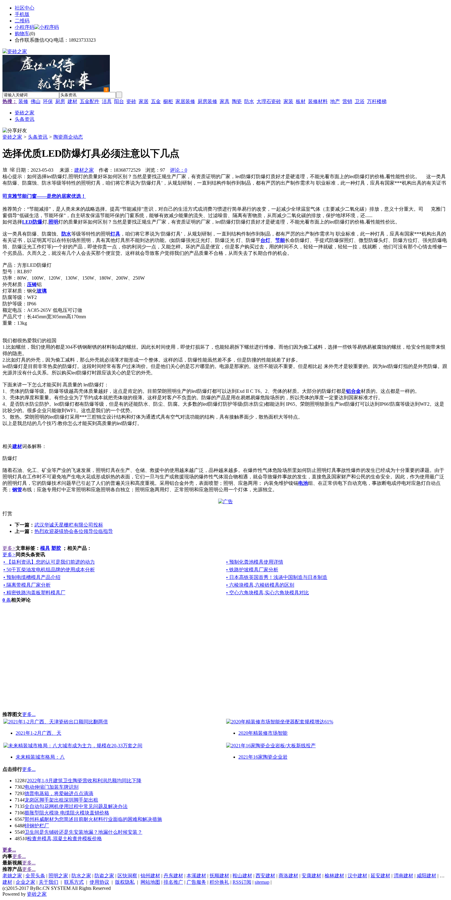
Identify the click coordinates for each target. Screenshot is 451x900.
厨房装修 (207, 101)
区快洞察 (127, 875)
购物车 (22, 33)
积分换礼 (219, 882)
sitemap (262, 882)
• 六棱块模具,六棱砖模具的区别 (260, 585)
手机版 (22, 14)
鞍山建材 (242, 875)
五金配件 (89, 101)
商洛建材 (288, 875)
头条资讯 (38, 137)
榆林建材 (334, 875)
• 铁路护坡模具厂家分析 (252, 569)
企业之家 (25, 882)
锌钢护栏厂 (37, 825)
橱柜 (168, 101)
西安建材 (265, 875)
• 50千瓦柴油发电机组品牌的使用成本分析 (49, 569)
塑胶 (56, 548)
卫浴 (359, 101)
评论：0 (178, 170)
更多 (9, 548)
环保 (48, 101)
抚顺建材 (219, 875)
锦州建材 (150, 875)
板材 (301, 101)
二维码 (22, 20)
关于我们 (48, 882)
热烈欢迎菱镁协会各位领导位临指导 (73, 531)
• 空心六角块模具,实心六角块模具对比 (267, 592)
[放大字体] (4, 169)
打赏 (7, 513)
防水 (249, 101)
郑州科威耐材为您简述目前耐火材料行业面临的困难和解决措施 (93, 819)
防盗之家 (104, 875)
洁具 (107, 101)
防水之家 (81, 875)
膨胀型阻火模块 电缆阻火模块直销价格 (67, 812)
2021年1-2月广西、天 (38, 733)
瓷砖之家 (12, 137)
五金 (156, 101)
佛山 (35, 101)
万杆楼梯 (377, 101)
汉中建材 (357, 875)
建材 (72, 101)
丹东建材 (173, 875)
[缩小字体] (12, 169)
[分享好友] (14, 131)
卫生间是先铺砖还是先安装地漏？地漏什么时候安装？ (83, 832)
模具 (45, 548)
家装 (288, 101)
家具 (224, 101)
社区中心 (24, 7)
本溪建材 (196, 875)
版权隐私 (125, 882)
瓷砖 (131, 101)
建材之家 (84, 170)
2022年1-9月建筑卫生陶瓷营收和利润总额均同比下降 (84, 780)
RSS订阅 (242, 882)
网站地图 (150, 882)
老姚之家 (12, 875)
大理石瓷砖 (268, 101)
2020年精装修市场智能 (262, 733)
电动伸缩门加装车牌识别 (52, 787)
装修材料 (318, 101)
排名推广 (173, 882)
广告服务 (196, 882)
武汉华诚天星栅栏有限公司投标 (68, 524)
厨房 (60, 101)
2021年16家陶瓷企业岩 (262, 757)
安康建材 (311, 875)
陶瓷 (237, 101)
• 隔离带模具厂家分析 (27, 585)
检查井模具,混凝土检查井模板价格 (64, 838)
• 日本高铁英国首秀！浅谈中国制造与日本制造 (276, 577)
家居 (143, 101)
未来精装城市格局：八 (40, 757)
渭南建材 (403, 875)
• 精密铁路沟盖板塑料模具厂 (34, 592)
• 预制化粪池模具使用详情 (254, 562)
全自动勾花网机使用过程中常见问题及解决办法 (76, 806)
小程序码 (24, 27)
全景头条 (35, 875)
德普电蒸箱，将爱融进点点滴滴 (59, 793)
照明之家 (58, 875)
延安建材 (380, 875)
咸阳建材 (426, 875)
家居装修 (185, 101)
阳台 (119, 101)
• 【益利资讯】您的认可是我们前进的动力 (49, 562)
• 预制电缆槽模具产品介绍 (31, 577)
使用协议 (99, 882)
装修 (23, 101)
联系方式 (74, 882)
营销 (347, 101)
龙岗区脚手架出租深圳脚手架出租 (61, 799)
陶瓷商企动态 (68, 137)
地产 (335, 101)
